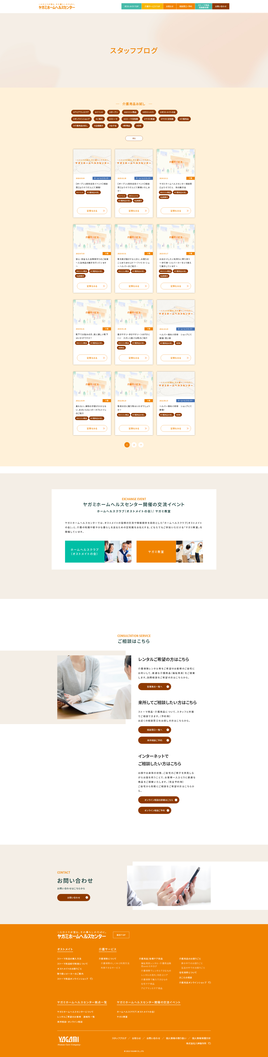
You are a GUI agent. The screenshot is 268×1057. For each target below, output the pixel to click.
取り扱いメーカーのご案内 (70, 973)
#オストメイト (148, 112)
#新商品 (126, 125)
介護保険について (108, 958)
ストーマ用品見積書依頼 (203, 6)
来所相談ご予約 (154, 740)
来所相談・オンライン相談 (70, 1021)
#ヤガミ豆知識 (167, 118)
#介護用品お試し (80, 125)
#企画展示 (98, 125)
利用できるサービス (110, 967)
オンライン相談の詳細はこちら (158, 799)
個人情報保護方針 (201, 1038)
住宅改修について (188, 972)
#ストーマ (113, 118)
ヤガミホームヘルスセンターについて (75, 1011)
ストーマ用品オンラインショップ (72, 978)
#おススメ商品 (130, 112)
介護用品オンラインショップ (193, 982)
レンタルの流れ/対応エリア (154, 974)
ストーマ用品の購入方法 (69, 958)
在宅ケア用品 (148, 983)
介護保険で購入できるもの (154, 979)
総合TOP (121, 935)
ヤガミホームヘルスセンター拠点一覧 (82, 1002)
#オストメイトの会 (167, 112)
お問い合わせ (220, 6)
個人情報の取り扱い (176, 1038)
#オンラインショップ (81, 118)
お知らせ (169, 6)
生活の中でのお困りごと (193, 967)
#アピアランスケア (81, 112)
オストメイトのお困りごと (69, 968)
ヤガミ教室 (122, 1016)
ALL (134, 138)
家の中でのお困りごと (192, 963)
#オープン (113, 112)
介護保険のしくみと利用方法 (115, 963)
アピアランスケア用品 (152, 988)
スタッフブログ (119, 1038)
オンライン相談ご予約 (154, 810)
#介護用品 (184, 118)
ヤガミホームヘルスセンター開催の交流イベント (149, 1002)
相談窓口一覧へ (154, 729)
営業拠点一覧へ (154, 686)
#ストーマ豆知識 (131, 118)
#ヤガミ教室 (149, 118)
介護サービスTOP (152, 6)
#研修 (138, 125)
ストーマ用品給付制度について (72, 963)
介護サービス (108, 949)
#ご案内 (99, 118)
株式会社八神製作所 (196, 1043)
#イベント (99, 112)
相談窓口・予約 (185, 6)
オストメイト (65, 949)
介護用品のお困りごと (190, 958)
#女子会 (113, 125)
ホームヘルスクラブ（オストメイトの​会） (136, 1011)
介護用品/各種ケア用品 (151, 958)
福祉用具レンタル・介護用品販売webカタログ (156, 965)
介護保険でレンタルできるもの (156, 970)
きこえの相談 (185, 977)
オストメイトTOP (131, 6)
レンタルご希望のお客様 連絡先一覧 (76, 1016)
